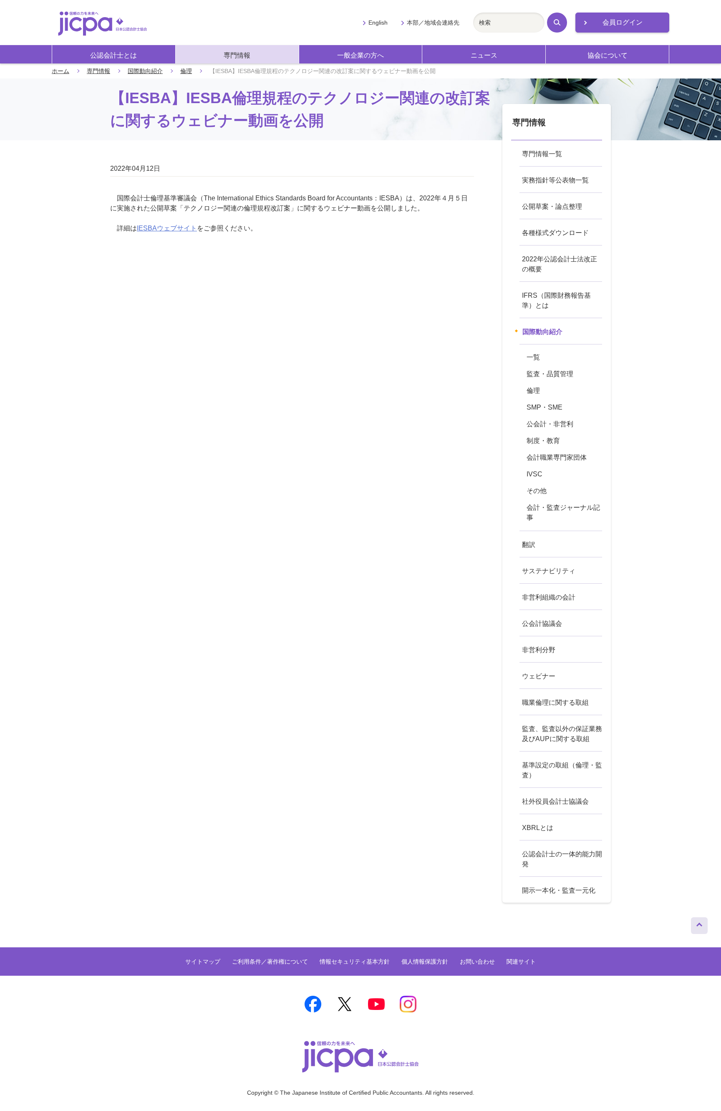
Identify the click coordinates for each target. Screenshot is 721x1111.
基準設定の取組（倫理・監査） (562, 770)
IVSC (534, 474)
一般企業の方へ (360, 55)
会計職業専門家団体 (557, 457)
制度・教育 (543, 440)
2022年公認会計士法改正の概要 (559, 264)
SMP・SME (544, 407)
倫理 (186, 71)
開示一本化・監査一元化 (558, 890)
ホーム (60, 71)
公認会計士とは (113, 55)
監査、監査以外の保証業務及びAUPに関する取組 (562, 733)
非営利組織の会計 (548, 597)
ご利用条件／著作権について (270, 961)
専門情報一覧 (542, 153)
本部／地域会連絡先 (433, 22)
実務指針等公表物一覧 (555, 180)
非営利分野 (538, 649)
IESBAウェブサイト (167, 228)
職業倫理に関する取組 (555, 702)
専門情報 (237, 55)
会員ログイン (623, 22)
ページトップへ (699, 923)
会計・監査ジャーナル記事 (563, 512)
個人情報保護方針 (424, 961)
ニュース (484, 55)
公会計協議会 (542, 623)
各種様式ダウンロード (555, 232)
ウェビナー (538, 676)
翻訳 (528, 544)
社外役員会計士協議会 (555, 801)
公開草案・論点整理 (552, 206)
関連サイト (521, 961)
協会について (607, 55)
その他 (537, 490)
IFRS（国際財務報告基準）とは (556, 300)
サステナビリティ (548, 570)
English (378, 22)
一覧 (533, 357)
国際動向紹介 (145, 71)
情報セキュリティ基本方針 (355, 961)
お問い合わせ (477, 961)
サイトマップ (202, 961)
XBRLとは (537, 827)
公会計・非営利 (550, 424)
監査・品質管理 (550, 373)
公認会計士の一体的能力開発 (562, 859)
